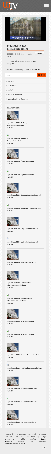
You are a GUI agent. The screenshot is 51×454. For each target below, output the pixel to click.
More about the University (18, 99)
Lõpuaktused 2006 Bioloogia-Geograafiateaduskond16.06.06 (17, 125)
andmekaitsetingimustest (15, 444)
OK (44, 447)
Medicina (11, 81)
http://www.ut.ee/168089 (30, 69)
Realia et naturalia (15, 94)
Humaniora (12, 86)
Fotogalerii (11, 63)
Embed (39, 53)
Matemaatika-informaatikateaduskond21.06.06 (19, 285)
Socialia (11, 90)
